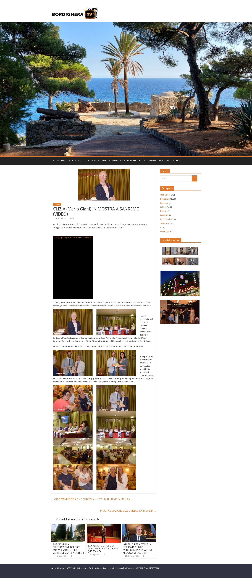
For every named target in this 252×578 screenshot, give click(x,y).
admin (71, 218)
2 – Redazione (75, 160)
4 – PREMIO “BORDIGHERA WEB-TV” (125, 160)
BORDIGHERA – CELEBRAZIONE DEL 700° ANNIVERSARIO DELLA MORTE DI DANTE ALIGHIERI (68, 548)
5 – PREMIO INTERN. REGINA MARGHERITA (163, 160)
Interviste (164, 215)
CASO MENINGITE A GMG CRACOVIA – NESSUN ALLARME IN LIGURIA (90, 499)
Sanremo (164, 223)
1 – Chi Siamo (59, 160)
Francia (163, 211)
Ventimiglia (164, 231)
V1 (161, 227)
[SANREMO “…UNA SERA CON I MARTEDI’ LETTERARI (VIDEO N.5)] (104, 525)
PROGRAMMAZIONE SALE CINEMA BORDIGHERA (128, 510)
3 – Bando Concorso (95, 160)
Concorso (164, 203)
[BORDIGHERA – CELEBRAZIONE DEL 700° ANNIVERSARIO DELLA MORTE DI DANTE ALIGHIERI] (68, 525)
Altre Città (164, 195)
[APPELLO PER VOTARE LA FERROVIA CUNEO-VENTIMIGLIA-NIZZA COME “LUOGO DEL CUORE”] (139, 525)
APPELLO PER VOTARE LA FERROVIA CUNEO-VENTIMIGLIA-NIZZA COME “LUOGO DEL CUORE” (138, 548)
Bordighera (165, 199)
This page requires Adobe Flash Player (72, 237)
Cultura (57, 204)
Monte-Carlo (165, 219)
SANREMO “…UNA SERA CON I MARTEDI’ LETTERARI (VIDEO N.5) (103, 548)
